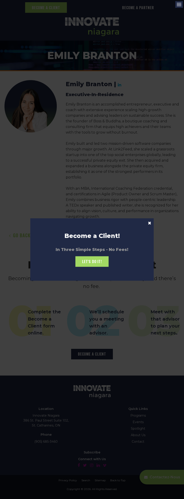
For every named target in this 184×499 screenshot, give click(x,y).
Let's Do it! (92, 261)
